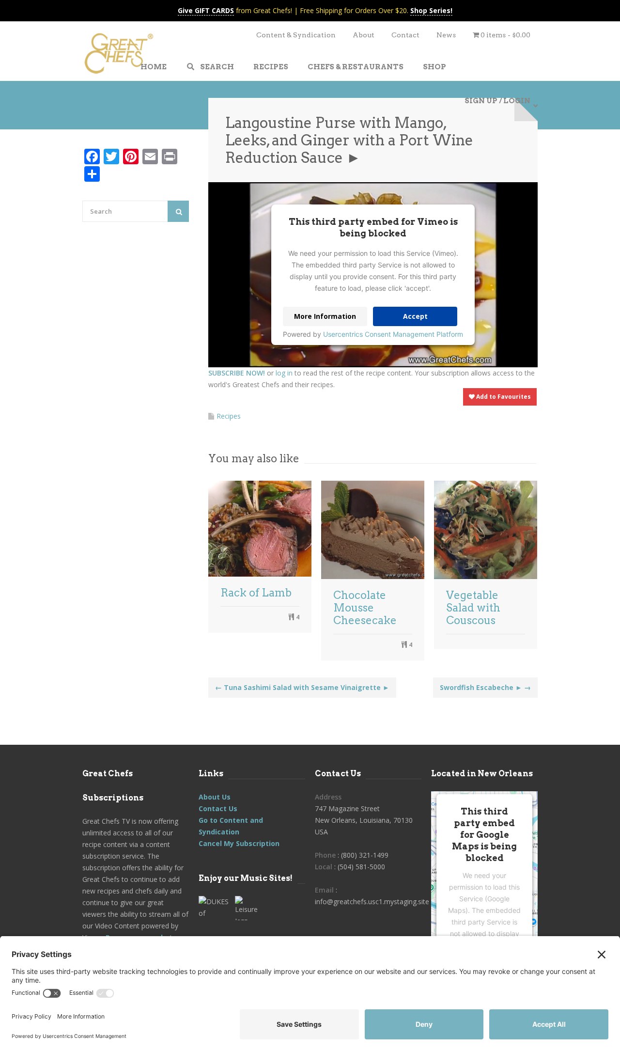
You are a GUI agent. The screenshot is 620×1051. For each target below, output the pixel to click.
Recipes (229, 416)
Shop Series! (431, 10)
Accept (415, 316)
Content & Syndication (296, 35)
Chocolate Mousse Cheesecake (365, 608)
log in (284, 372)
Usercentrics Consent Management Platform (393, 334)
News (446, 35)
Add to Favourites (503, 396)
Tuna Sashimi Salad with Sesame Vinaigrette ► (302, 687)
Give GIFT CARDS (206, 10)
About (363, 35)
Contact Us (218, 808)
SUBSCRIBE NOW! (236, 372)
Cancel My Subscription (239, 843)
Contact (405, 35)
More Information (325, 316)
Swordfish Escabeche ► (485, 687)
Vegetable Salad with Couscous (473, 608)
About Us (215, 796)
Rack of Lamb (256, 592)
